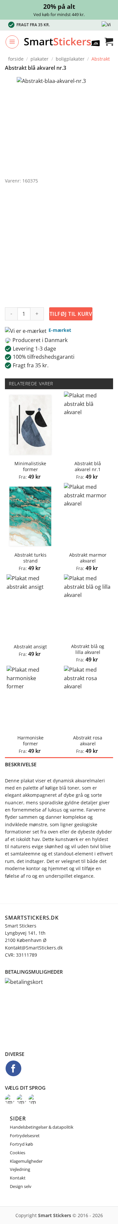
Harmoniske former (30, 740)
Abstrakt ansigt (30, 647)
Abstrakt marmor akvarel (88, 558)
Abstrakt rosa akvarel (87, 740)
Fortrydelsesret (25, 1135)
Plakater (39, 59)
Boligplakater (70, 59)
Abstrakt (100, 59)
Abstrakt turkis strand (30, 558)
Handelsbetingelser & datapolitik (41, 1127)
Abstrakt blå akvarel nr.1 (87, 466)
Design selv (20, 1186)
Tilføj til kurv (70, 313)
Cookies (17, 1153)
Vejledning (20, 1169)
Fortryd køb (21, 1144)
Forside (16, 59)
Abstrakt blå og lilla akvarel (87, 649)
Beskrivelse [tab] (20, 764)
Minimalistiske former (30, 466)
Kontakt (18, 1178)
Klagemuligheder (26, 1161)
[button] (12, 41)
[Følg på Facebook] (13, 1068)
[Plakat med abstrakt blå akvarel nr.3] (51, 124)
